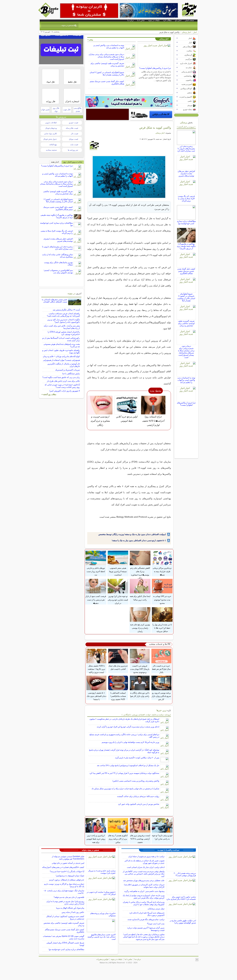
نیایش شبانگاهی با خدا (71, 373)
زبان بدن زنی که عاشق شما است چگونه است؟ (61, 377)
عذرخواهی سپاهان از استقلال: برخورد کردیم (66, 880)
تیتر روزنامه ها (73, 150)
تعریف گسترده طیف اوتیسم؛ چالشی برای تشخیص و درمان (186, 323)
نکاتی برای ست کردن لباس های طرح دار (63, 381)
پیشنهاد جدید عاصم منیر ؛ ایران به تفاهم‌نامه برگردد (144, 891)
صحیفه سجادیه (51, 150)
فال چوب (66, 109)
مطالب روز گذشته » (49, 394)
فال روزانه (50, 101)
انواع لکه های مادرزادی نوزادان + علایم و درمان (61, 356)
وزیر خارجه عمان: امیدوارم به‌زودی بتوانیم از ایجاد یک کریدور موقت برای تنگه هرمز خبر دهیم (143, 896)
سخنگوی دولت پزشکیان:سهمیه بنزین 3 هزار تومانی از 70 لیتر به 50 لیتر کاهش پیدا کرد (124, 773)
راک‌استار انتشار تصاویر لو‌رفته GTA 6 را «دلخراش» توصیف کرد (64, 333)
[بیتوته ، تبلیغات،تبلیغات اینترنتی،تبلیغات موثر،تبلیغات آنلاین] (89, 10)
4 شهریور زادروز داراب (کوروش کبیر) (64, 391)
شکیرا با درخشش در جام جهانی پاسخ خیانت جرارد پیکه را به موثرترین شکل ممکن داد (125, 788)
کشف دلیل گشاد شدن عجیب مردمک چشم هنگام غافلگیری (186, 271)
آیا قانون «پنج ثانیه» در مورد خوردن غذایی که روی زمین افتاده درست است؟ (62, 386)
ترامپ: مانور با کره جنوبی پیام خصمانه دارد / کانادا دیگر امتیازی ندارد (181, 898)
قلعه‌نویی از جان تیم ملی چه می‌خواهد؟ (69, 897)
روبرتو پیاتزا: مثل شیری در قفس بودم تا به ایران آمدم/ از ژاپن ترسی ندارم (65, 902)
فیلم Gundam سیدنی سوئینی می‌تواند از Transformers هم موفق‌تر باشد (68, 857)
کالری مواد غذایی (50, 134)
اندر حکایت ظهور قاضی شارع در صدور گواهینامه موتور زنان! (183, 921)
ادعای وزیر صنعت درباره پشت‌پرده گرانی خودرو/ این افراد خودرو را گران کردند (128, 727)
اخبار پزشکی (186, 32)
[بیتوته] (48, 16)
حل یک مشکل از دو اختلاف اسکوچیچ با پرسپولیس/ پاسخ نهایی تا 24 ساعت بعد (128, 765)
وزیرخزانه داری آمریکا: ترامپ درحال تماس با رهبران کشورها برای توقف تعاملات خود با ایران (143, 903)
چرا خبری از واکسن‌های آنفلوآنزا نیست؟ (155, 68)
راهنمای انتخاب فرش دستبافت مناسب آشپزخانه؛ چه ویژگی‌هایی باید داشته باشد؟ (63, 314)
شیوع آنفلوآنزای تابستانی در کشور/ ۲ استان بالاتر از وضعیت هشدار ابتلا (107, 73)
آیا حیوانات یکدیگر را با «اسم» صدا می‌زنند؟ (67, 871)
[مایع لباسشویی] (129, 101)
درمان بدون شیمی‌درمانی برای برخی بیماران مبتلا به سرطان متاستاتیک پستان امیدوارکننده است (106, 56)
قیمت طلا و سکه (72, 128)
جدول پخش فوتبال (50, 139)
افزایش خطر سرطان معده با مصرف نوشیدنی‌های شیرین (186, 173)
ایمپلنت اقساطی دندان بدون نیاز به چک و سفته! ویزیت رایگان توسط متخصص (132, 534)
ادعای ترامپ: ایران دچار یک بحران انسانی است (145, 867)
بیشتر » (90, 40)
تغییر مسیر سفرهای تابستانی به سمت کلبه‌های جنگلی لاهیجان (54, 300)
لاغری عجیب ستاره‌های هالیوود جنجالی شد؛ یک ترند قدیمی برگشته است (102, 936)
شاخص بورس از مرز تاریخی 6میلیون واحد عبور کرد (138, 804)
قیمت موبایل (73, 139)
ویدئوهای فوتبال (51, 128)
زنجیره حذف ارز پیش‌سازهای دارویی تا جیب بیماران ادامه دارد (186, 148)
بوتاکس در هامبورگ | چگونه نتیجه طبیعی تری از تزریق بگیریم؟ (186, 246)
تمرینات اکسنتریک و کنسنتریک (67, 370)
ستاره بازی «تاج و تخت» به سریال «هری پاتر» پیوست (102, 872)
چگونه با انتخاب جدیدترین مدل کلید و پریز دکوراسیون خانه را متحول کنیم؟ (63, 321)
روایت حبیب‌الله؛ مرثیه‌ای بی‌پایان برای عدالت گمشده (138, 796)
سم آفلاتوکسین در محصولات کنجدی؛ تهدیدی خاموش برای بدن (58, 271)
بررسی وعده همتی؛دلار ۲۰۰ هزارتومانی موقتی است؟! (185, 874)
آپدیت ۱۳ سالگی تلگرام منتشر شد (66, 310)
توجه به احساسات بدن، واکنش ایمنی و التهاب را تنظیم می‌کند (109, 46)
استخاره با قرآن (72, 101)
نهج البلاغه (53, 144)
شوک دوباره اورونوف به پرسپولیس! (70, 875)
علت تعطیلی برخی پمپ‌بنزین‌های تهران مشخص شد (143, 880)
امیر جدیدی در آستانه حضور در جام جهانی (68, 863)
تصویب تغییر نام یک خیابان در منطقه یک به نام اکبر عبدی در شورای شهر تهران (144, 861)
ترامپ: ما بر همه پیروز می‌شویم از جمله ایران (146, 856)
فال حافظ (72, 82)
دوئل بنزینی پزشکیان (156, 909)
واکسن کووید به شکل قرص (155, 127)
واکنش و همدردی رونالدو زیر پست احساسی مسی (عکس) (136, 781)
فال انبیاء (50, 82)
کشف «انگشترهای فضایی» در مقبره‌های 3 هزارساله (63, 867)
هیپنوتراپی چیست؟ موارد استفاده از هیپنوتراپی (61, 360)
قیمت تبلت (74, 144)
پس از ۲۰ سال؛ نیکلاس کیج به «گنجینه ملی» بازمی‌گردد (137, 758)
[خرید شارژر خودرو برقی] (151, 114)
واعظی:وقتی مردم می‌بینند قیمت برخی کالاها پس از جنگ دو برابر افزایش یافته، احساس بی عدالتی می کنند (143, 873)
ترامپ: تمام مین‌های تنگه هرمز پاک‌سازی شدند (146, 919)
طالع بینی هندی (77, 109)
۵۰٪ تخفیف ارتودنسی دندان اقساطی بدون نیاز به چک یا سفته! (139, 540)
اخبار (195, 32)
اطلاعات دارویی (51, 123)
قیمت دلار (74, 134)
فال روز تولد (56, 109)
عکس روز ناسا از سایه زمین (73, 912)
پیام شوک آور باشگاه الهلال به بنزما (70, 908)
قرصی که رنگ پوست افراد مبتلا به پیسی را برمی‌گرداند (186, 198)
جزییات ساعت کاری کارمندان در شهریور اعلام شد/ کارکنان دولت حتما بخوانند (144, 885)
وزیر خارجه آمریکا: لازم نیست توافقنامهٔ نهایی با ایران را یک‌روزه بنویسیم (130, 742)
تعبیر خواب (45, 109)
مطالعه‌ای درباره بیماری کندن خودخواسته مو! (186, 222)
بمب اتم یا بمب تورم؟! (155, 923)
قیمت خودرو (73, 123)
